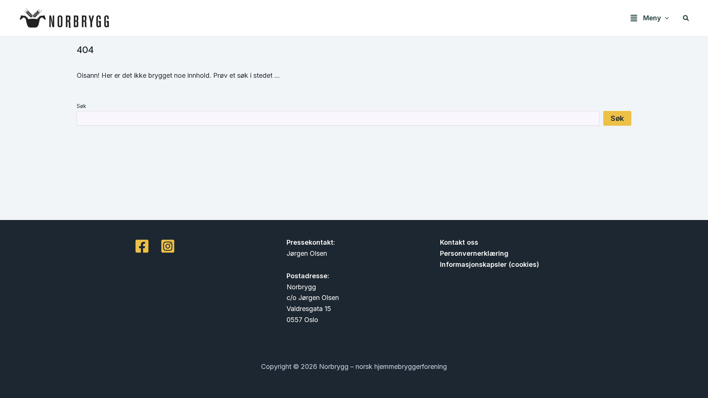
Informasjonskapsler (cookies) (489, 264)
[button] (665, 18)
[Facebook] (142, 246)
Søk (81, 106)
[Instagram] (168, 246)
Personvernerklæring (474, 253)
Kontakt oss (459, 242)
